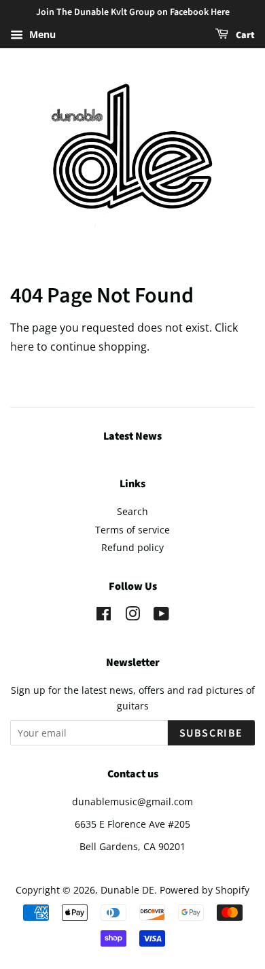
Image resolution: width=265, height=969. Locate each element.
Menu (41, 34)
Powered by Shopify (204, 889)
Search (132, 511)
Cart (244, 35)
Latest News (132, 436)
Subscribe (211, 733)
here (22, 346)
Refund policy (132, 547)
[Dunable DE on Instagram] (132, 616)
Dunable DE (127, 889)
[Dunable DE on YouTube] (161, 616)
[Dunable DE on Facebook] (103, 616)
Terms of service (132, 529)
